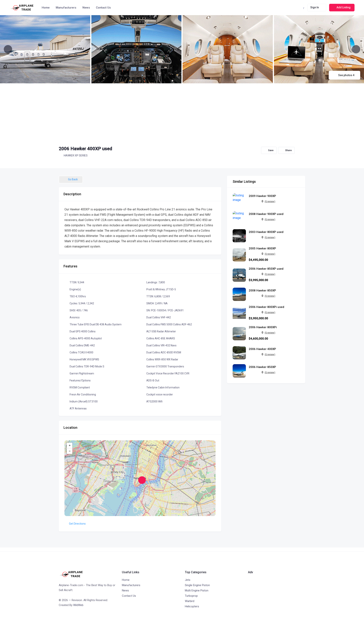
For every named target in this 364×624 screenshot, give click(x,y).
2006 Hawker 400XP (262, 349)
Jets (187, 580)
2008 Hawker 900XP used (266, 214)
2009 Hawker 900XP (262, 196)
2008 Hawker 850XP (262, 290)
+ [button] (70, 445)
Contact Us (103, 7)
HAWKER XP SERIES (76, 155)
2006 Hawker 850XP (262, 367)
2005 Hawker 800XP (262, 248)
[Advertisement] (182, 111)
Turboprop (191, 595)
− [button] (70, 451)
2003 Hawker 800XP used (266, 232)
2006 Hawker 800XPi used (266, 307)
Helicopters (192, 606)
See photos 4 (346, 75)
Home (46, 7)
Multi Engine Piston (196, 590)
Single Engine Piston (197, 585)
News (86, 7)
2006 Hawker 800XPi (263, 327)
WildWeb (78, 605)
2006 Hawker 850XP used (266, 268)
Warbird (189, 601)
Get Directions (77, 523)
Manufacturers (66, 7)
